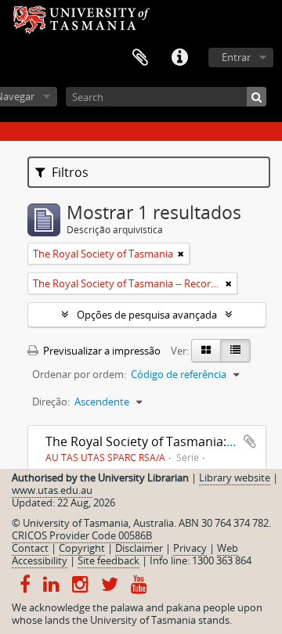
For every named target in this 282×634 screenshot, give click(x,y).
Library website (234, 477)
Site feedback (108, 560)
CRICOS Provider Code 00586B (82, 535)
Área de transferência (140, 57)
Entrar (236, 57)
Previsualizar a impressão (101, 351)
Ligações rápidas (179, 57)
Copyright (82, 548)
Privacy (190, 548)
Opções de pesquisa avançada (147, 315)
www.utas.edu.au (52, 490)
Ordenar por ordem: (79, 374)
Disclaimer (139, 548)
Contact (30, 548)
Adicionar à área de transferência (250, 441)
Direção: (51, 401)
